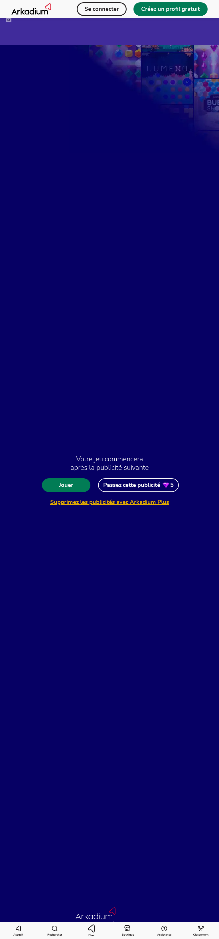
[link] (138, 485)
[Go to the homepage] (31, 9)
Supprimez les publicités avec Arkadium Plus (109, 502)
